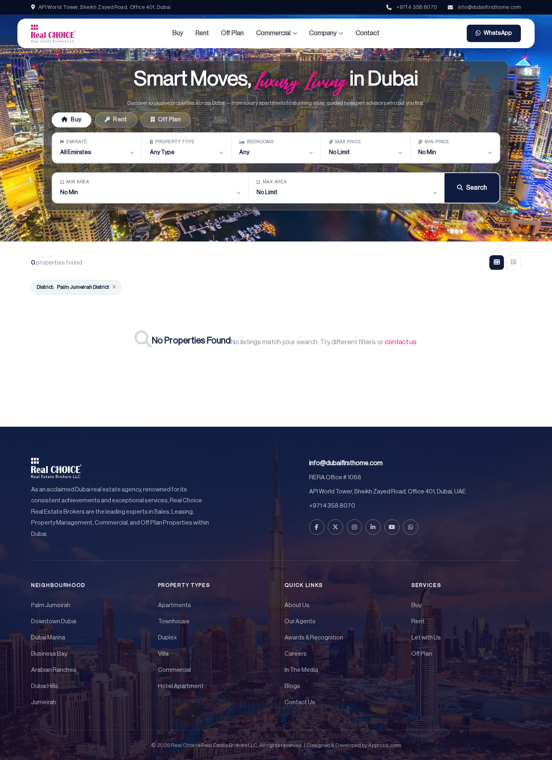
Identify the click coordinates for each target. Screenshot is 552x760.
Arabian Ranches (53, 670)
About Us (297, 605)
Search (476, 187)
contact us (401, 342)
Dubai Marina (48, 638)
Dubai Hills (44, 686)
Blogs (292, 686)
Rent (202, 33)
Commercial (273, 33)
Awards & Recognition (313, 638)
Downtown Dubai (53, 621)
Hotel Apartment (181, 686)
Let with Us (426, 638)
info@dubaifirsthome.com (489, 7)
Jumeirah (43, 702)
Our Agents (300, 621)
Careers (295, 654)
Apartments (174, 605)
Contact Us (299, 702)
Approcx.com (384, 745)
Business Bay (49, 654)
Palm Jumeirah (50, 605)
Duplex (167, 638)
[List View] (513, 262)
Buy (178, 33)
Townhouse (174, 621)
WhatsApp (498, 33)
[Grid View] (496, 262)
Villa (163, 654)
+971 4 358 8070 (416, 7)
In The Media (301, 670)
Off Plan (232, 33)
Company (323, 33)
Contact (367, 33)
